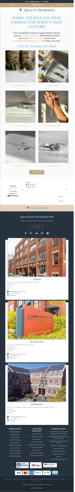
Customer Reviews (36, 442)
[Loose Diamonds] (20, 147)
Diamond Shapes (59, 448)
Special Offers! (37, 434)
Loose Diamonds (20, 166)
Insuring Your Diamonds (37, 453)
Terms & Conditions (39, 484)
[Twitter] (31, 233)
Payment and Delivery (36, 455)
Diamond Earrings (20, 125)
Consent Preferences (37, 488)
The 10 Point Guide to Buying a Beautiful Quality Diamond (59, 433)
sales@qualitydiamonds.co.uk (28, 40)
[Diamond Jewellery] (53, 107)
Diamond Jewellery (53, 125)
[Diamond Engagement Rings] (20, 66)
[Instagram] (42, 233)
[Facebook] (25, 233)
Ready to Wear (14, 448)
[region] (44, 189)
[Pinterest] (47, 233)
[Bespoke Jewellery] (53, 147)
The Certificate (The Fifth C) (59, 459)
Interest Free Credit (37, 447)
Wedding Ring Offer (37, 437)
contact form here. (30, 35)
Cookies (30, 484)
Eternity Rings (15, 437)
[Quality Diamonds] (37, 10)
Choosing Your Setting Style (59, 446)
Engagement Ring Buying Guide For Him (58, 442)
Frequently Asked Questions (37, 445)
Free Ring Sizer (36, 450)
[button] (22, 190)
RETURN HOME (36, 172)
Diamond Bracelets (14, 456)
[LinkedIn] (36, 233)
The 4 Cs (58, 457)
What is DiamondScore (59, 451)
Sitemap (48, 484)
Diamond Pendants (14, 453)
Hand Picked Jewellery (14, 445)
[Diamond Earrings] (20, 107)
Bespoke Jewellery (53, 166)
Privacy (25, 484)
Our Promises (37, 439)
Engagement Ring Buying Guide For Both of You (58, 437)
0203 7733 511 (35, 38)
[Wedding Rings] (53, 66)
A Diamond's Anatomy (58, 454)
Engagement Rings (20, 85)
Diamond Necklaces (15, 451)
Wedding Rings (53, 85)
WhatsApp (12, 295)
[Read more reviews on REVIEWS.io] (13, 196)
